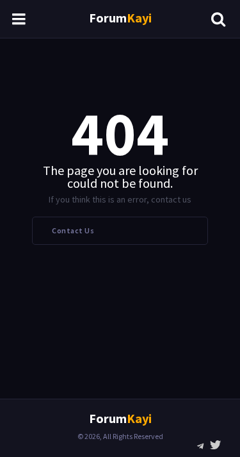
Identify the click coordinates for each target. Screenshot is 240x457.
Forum (120, 18)
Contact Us (73, 230)
